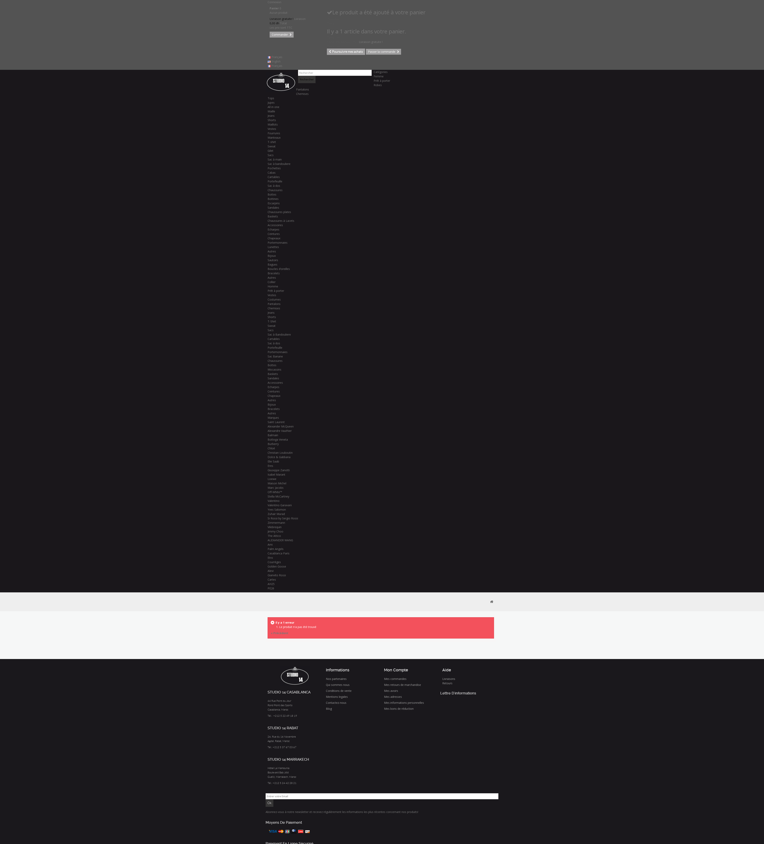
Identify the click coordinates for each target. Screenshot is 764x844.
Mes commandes (395, 679)
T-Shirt (272, 321)
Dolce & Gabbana (279, 457)
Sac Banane (275, 356)
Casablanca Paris (278, 553)
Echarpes (273, 229)
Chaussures (275, 190)
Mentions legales (337, 697)
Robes (378, 85)
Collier (272, 282)
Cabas (272, 172)
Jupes (271, 102)
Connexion (274, 2)
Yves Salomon (277, 509)
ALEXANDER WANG (280, 540)
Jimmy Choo (275, 531)
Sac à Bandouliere (279, 334)
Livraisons (448, 679)
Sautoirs (273, 260)
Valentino (274, 501)
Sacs (271, 155)
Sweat (272, 146)
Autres (272, 251)
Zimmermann (276, 523)
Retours (447, 683)
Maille (271, 111)
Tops (271, 98)
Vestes (272, 129)
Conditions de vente (339, 691)
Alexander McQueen (281, 426)
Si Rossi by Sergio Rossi (283, 518)
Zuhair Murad (276, 514)
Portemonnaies (277, 242)
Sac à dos (274, 186)
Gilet (270, 151)
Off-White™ (275, 492)
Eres (270, 466)
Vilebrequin (275, 527)
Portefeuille (275, 181)
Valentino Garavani (280, 505)
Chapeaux (274, 238)
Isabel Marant (276, 474)
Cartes (272, 579)
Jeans (271, 116)
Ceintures (274, 234)
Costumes (274, 299)
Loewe (272, 479)
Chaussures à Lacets (281, 221)
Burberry (273, 444)
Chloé (271, 448)
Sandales (273, 207)
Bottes (272, 194)
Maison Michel (277, 483)
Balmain (273, 435)
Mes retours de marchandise (402, 685)
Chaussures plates (279, 212)
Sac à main (275, 159)
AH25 (271, 584)
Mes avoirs (391, 691)
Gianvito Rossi (277, 575)
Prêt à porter (382, 81)
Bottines (273, 199)
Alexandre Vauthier (280, 431)
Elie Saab (273, 461)
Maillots (273, 124)
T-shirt (272, 142)
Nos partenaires (336, 679)
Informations (337, 670)
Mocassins (274, 369)
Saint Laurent (276, 422)
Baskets (273, 216)
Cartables (274, 177)
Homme (273, 286)
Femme (379, 76)
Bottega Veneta (278, 439)
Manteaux (274, 137)
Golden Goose (277, 566)
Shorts (272, 120)
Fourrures (274, 133)
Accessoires (275, 225)
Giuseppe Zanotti (279, 470)
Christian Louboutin (280, 453)
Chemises (302, 94)
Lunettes (273, 247)
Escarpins (274, 203)
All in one (273, 107)
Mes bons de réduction (399, 709)
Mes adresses (393, 697)
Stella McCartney (278, 496)
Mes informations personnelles (404, 703)
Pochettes (274, 168)
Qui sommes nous (338, 685)
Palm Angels (276, 549)
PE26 (271, 588)
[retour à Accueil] (491, 601)
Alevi (271, 571)
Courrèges (274, 562)
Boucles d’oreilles (279, 269)
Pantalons (302, 89)
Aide (446, 670)
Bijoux (272, 256)
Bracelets (274, 273)
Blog (329, 709)
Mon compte (396, 670)
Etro (270, 558)
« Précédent (279, 633)
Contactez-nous (336, 703)
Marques (273, 418)
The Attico (274, 536)
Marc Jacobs (276, 488)
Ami (270, 544)
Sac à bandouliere (279, 164)
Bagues (272, 264)
